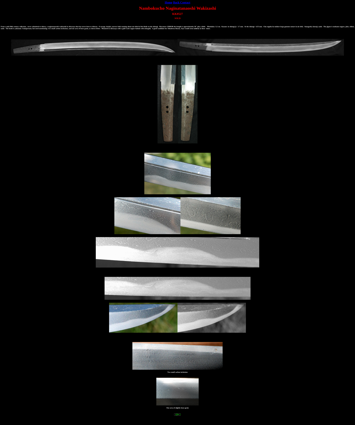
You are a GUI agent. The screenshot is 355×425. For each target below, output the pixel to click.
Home (168, 2)
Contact (185, 2)
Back (176, 2)
